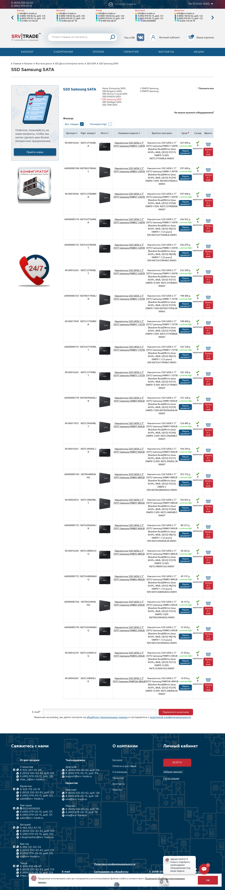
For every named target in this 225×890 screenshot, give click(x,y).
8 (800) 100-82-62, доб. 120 (72, 15)
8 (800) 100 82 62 (22, 3)
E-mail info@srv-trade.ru (73, 873)
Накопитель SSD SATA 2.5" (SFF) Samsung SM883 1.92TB (129, 297)
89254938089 (149, 20)
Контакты (166, 52)
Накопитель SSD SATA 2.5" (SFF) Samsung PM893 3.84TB (129, 272)
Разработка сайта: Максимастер (193, 873)
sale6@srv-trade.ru (31, 799)
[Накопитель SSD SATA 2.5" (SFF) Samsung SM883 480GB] (104, 482)
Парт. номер (87, 133)
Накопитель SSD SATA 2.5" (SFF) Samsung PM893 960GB (129, 450)
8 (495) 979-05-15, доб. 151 (82, 812)
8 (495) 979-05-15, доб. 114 (82, 773)
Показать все (206, 88)
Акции (199, 52)
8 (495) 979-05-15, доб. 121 (150, 15)
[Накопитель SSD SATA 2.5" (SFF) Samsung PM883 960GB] (104, 533)
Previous (12, 18)
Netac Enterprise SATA (114, 88)
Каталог (27, 52)
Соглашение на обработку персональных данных (111, 873)
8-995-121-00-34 (30, 20)
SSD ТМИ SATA (109, 104)
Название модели (128, 133)
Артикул (71, 133)
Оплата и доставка (124, 766)
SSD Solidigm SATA (111, 102)
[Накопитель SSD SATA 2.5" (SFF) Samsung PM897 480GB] (104, 508)
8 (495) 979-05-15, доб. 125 (32, 18)
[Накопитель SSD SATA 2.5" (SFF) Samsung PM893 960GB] (104, 457)
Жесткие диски (43, 63)
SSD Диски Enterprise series (69, 63)
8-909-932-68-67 (108, 20)
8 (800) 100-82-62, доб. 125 (32, 15)
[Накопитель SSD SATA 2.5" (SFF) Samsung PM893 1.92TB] (104, 380)
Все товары (72, 124)
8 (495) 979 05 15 (21, 6)
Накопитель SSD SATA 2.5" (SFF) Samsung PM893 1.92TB (129, 374)
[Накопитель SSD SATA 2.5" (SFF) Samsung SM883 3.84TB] (104, 176)
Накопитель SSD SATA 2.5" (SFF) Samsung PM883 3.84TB (129, 246)
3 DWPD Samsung (149, 91)
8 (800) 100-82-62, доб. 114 (82, 770)
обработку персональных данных (107, 717)
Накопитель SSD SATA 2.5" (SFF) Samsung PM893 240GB (129, 654)
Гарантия (131, 52)
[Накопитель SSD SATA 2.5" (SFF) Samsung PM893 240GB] (104, 661)
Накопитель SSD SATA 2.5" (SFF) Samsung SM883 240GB (129, 603)
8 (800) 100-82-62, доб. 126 (83, 793)
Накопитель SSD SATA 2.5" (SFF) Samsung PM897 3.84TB (129, 195)
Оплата (98, 52)
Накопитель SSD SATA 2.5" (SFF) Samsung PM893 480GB (129, 552)
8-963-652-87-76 (69, 20)
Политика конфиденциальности (114, 864)
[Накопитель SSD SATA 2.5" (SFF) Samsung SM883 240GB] (104, 610)
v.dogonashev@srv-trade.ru (37, 837)
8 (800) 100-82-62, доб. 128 (37, 773)
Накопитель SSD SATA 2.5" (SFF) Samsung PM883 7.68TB (129, 221)
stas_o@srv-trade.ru (32, 779)
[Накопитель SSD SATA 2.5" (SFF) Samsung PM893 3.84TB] (104, 278)
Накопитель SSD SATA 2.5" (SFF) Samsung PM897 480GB (129, 501)
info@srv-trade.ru (28, 13)
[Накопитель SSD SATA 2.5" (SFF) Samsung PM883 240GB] (104, 635)
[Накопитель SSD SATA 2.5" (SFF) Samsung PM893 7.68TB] (104, 151)
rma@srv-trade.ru (76, 799)
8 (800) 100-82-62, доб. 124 (111, 15)
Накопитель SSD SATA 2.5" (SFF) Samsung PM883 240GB (129, 629)
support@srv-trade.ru (79, 776)
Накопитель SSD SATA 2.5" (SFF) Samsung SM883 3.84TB (129, 170)
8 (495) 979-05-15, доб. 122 (190, 18)
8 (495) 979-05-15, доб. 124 (111, 18)
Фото (104, 133)
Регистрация (171, 778)
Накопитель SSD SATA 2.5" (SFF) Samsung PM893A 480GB (129, 680)
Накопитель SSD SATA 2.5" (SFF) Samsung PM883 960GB (129, 527)
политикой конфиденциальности (170, 717)
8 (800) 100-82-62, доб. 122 (190, 15)
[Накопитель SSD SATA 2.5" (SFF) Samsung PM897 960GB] (104, 431)
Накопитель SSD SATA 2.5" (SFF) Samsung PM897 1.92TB (129, 323)
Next (212, 18)
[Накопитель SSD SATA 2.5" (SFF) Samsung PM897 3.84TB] (104, 202)
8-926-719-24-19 (187, 20)
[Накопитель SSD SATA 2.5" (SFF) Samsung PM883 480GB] (104, 584)
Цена (184, 133)
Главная (17, 63)
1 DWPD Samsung (149, 88)
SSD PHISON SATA (111, 96)
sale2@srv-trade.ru (31, 818)
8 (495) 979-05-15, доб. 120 (72, 18)
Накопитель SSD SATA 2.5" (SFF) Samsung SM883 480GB (129, 476)
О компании (63, 52)
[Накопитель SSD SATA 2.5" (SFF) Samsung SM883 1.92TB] (104, 304)
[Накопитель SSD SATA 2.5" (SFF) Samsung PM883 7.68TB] (104, 227)
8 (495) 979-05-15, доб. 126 (82, 796)
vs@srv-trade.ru (30, 856)
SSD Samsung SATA (112, 99)
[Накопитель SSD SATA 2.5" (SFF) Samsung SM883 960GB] (104, 406)
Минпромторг (98, 124)
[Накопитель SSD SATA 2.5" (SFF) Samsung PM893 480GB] (104, 559)
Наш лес (117, 790)
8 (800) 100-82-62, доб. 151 (82, 809)
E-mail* (36, 711)
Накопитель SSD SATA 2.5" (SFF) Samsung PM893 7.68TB (129, 144)
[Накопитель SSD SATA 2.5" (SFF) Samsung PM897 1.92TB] (104, 329)
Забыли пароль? (173, 772)
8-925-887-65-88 (31, 770)
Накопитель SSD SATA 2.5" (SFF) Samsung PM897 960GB (129, 425)
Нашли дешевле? (185, 152)
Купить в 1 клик (208, 152)
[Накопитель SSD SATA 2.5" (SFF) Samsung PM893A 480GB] (104, 686)
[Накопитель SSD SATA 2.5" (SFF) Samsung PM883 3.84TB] (104, 253)
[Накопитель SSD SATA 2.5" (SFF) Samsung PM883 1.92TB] (104, 355)
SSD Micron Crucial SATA (114, 93)
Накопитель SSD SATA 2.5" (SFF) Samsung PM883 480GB (129, 578)
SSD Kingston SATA (112, 91)
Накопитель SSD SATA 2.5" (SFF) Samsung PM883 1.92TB (129, 348)
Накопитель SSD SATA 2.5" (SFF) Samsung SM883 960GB (129, 399)
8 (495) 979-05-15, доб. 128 (36, 776)
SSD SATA (91, 63)
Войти (177, 762)
